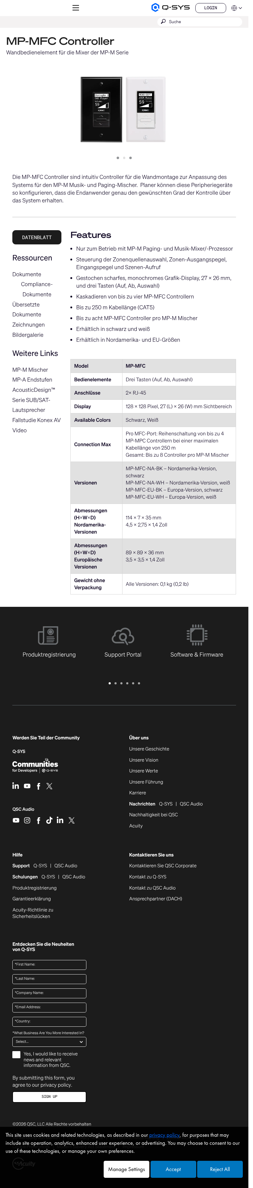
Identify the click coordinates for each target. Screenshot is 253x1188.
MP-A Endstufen (32, 379)
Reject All (220, 1169)
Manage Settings (126, 1169)
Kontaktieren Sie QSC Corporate (163, 866)
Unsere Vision (144, 760)
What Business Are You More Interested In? (48, 1033)
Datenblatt (37, 237)
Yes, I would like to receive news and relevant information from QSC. (50, 1059)
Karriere (137, 793)
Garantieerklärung (31, 899)
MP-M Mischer (30, 370)
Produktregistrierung (34, 888)
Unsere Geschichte (149, 749)
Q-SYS (40, 866)
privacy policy (55, 1084)
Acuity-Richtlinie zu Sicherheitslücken (39, 913)
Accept (173, 1169)
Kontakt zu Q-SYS (147, 877)
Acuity (136, 826)
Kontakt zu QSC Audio (152, 888)
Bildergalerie (28, 335)
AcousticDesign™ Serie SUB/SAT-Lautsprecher (33, 400)
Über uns (139, 738)
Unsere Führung (146, 782)
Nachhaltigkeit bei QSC (153, 815)
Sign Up (49, 1096)
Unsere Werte (143, 771)
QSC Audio (23, 811)
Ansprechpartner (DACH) (155, 899)
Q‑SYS (18, 752)
